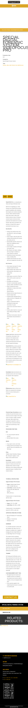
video (8, 65)
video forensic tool (13, 65)
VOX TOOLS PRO (6, 608)
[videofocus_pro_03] (14, 328)
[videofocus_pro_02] (8, 328)
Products (8, 29)
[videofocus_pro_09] (8, 380)
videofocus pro (20, 65)
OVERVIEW (4, 196)
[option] (14, 639)
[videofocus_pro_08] (14, 382)
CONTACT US (10, 597)
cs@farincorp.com (7, 657)
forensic (4, 65)
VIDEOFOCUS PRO (6, 612)
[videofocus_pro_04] (20, 328)
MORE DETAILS (10, 196)
